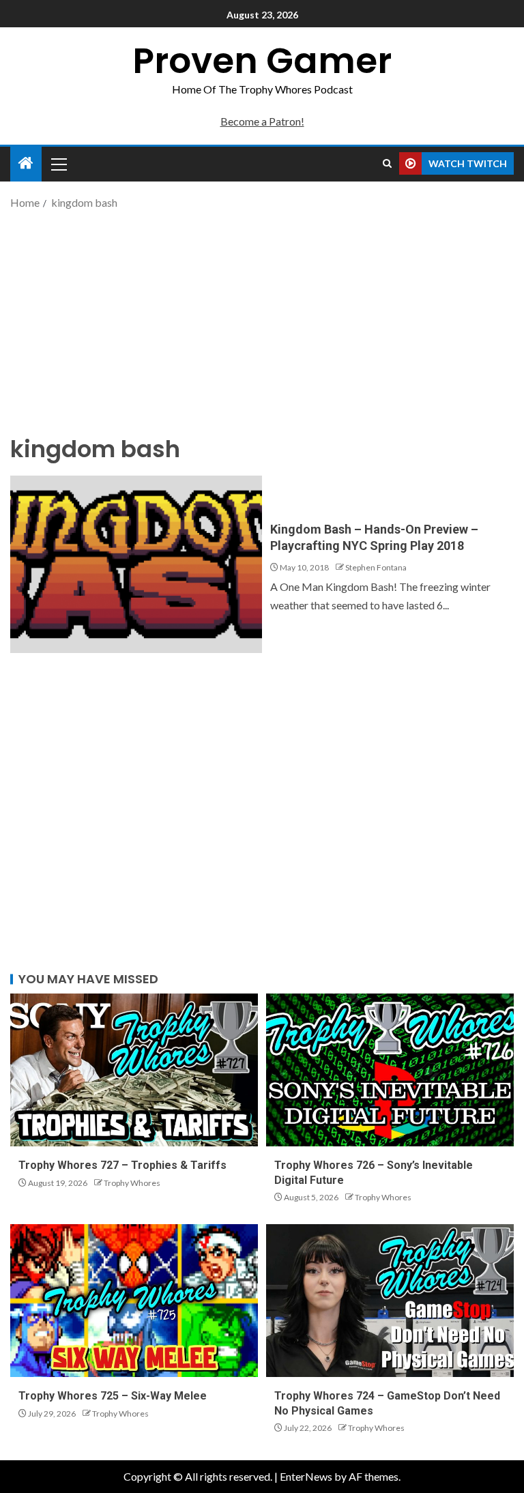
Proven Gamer (262, 60)
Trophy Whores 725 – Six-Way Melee (112, 1395)
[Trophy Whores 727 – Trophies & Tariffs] (134, 1070)
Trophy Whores (132, 1183)
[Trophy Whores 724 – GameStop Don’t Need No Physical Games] (390, 1300)
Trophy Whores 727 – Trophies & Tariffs (122, 1165)
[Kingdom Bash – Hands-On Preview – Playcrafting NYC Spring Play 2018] (136, 564)
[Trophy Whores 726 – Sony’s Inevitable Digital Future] (390, 1070)
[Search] (387, 164)
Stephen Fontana (376, 567)
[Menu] (58, 164)
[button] (58, 164)
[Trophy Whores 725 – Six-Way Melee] (134, 1300)
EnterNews (306, 1476)
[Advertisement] (262, 320)
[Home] (25, 163)
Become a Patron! (262, 121)
